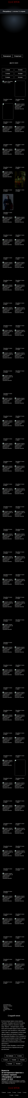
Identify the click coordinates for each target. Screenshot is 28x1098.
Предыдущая (7, 56)
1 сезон (8, 69)
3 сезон (8, 73)
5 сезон (8, 77)
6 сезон (20, 77)
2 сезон (20, 69)
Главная (4, 1092)
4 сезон (20, 73)
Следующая (17, 56)
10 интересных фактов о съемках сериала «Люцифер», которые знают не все (12, 1076)
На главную (9, 1056)
